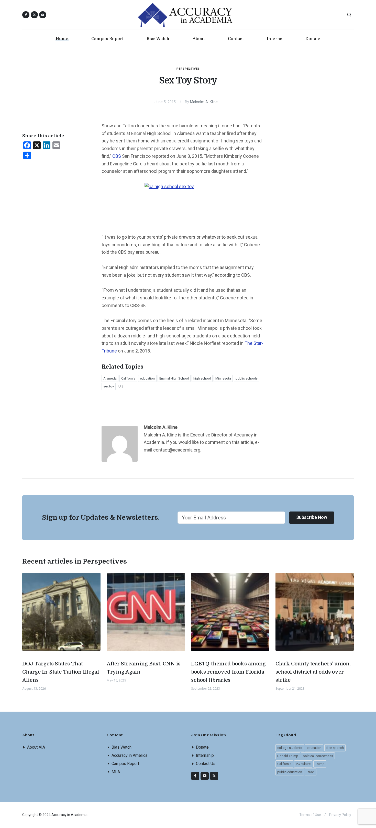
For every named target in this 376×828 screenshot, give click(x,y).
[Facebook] (195, 776)
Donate (202, 747)
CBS (116, 156)
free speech (335, 748)
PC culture (303, 764)
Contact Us (205, 763)
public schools (247, 378)
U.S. (121, 386)
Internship (205, 755)
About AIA (36, 747)
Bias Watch (121, 747)
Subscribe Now (311, 517)
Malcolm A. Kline (204, 102)
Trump (320, 764)
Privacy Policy (340, 815)
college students (289, 748)
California (128, 378)
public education (289, 772)
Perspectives (188, 68)
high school (202, 378)
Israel (311, 772)
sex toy (108, 386)
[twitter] (214, 776)
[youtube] (42, 14)
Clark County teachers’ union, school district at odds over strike (313, 672)
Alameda (110, 378)
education (147, 378)
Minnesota (223, 378)
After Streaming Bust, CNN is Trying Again (144, 668)
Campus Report (125, 763)
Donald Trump (287, 756)
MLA (116, 771)
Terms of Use (310, 815)
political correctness (318, 756)
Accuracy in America (129, 755)
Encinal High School (174, 378)
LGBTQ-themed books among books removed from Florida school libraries (228, 672)
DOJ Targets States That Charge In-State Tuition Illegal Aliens (60, 672)
